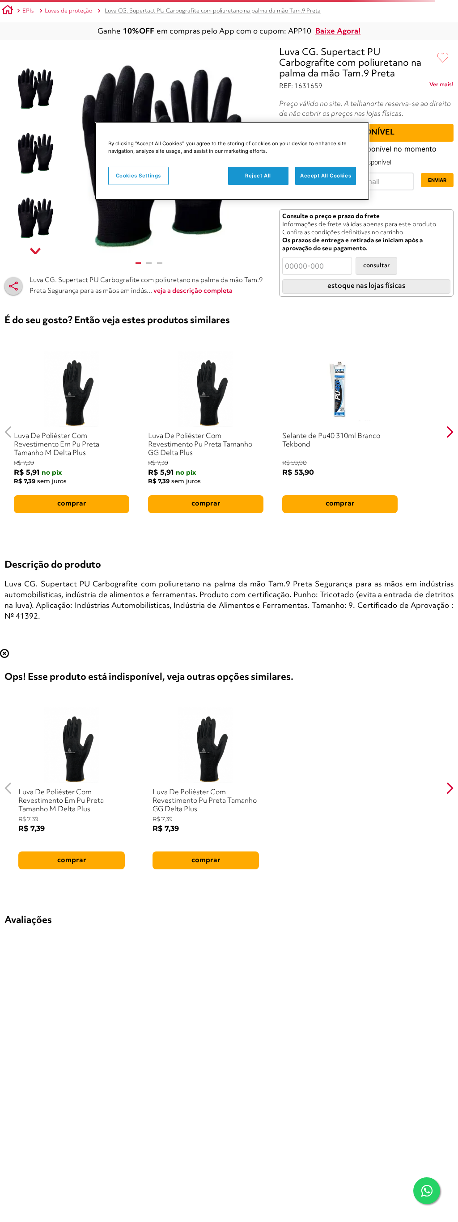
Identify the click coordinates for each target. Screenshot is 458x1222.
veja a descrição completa (193, 291)
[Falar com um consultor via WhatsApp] (426, 1190)
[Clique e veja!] (441, 86)
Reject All (258, 176)
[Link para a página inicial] (7, 11)
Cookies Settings (138, 176)
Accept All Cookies (325, 176)
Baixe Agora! (338, 31)
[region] (232, 161)
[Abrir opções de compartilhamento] (13, 286)
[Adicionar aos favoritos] (443, 58)
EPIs (28, 11)
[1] (138, 263)
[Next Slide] (449, 432)
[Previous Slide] (8, 432)
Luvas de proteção (68, 11)
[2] (149, 263)
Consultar (376, 266)
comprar (71, 503)
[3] (159, 263)
